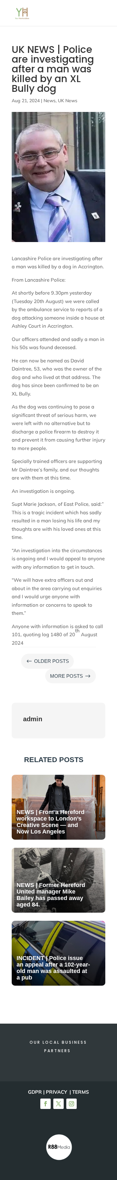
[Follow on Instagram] (71, 1104)
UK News (67, 100)
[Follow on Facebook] (45, 1104)
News (50, 100)
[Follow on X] (58, 1104)
